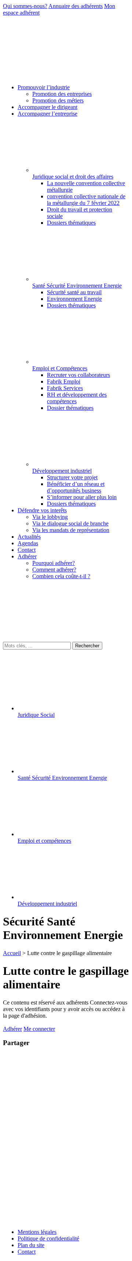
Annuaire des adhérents (75, 6)
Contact (27, 1252)
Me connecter (39, 1029)
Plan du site (31, 1245)
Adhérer (12, 1029)
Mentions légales (37, 1232)
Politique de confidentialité (48, 1238)
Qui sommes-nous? (25, 6)
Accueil (12, 953)
